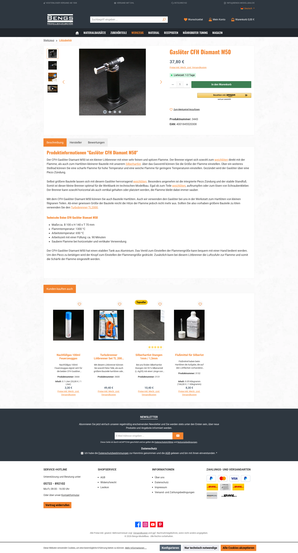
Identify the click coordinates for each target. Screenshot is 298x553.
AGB (167, 453)
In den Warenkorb (221, 84)
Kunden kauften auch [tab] (60, 288)
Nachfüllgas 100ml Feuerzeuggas (68, 356)
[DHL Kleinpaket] (238, 487)
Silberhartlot (133, 164)
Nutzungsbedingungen (187, 442)
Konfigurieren (170, 547)
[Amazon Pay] (211, 495)
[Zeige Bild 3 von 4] (115, 112)
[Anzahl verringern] (173, 84)
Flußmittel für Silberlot (189, 355)
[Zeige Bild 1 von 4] (105, 112)
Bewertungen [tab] (96, 142)
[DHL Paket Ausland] (229, 495)
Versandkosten (140, 533)
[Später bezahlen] (211, 478)
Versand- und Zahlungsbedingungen (174, 492)
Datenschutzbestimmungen (113, 453)
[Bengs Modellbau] (77, 32)
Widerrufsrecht (108, 482)
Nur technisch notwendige (201, 547)
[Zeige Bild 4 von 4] (120, 112)
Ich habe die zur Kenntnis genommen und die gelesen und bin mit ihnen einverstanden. (151, 453)
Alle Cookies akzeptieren (238, 547)
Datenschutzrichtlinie (164, 442)
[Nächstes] (161, 82)
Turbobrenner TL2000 (84, 207)
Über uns (159, 477)
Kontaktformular (70, 495)
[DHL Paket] (212, 487)
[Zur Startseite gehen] (60, 19)
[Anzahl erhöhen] (187, 84)
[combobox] (125, 19)
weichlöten (221, 159)
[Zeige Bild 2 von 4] (110, 112)
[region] (105, 82)
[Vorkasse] (225, 487)
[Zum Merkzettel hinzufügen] (79, 304)
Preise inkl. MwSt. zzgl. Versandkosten (188, 67)
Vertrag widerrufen (57, 505)
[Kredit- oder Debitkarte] (228, 478)
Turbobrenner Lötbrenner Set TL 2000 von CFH (108, 356)
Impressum (161, 487)
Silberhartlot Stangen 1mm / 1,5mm (148, 356)
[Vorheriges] (63, 82)
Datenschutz (162, 482)
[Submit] (177, 435)
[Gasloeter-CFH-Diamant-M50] (112, 82)
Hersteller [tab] (76, 142)
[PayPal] (246, 478)
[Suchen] (164, 19)
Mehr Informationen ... (136, 548)
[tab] (55, 142)
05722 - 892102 (54, 483)
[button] (224, 96)
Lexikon (104, 487)
